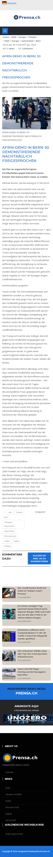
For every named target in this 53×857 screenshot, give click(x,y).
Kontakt (9, 772)
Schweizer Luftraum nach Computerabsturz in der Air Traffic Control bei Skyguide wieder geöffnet (32, 634)
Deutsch (11, 3)
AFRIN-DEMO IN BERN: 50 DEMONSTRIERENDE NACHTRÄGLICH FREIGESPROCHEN (22, 136)
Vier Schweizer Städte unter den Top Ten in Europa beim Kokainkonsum (32, 654)
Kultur (8, 800)
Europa (22, 37)
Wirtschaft (10, 820)
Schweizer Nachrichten (9, 524)
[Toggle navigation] (5, 31)
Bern (38, 40)
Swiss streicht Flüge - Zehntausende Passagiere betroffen (32, 672)
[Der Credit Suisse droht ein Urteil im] (10, 592)
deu (10, 512)
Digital (8, 813)
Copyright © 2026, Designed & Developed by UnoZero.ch (26, 851)
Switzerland (27, 40)
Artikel (7, 541)
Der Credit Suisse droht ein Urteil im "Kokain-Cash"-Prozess (32, 591)
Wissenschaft (12, 807)
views (12, 48)
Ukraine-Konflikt (13, 794)
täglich (16, 541)
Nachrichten (9, 531)
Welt (13, 37)
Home (6, 37)
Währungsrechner (14, 833)
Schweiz (32, 37)
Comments (27, 48)
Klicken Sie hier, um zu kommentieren (39, 558)
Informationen (10, 536)
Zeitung (7, 546)
